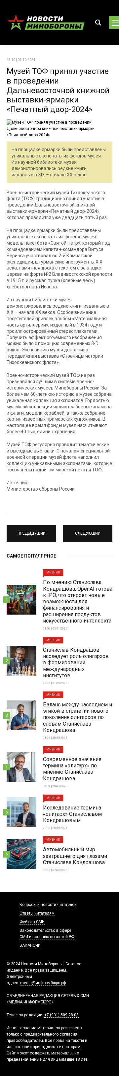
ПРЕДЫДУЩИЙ (31, 530)
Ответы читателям (37, 913)
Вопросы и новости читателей (48, 904)
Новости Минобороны (46, 22)
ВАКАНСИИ (30, 945)
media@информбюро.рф (43, 983)
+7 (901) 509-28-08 (61, 1015)
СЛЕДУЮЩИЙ (88, 530)
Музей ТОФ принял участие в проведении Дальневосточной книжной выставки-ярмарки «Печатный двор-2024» (58, 90)
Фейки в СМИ (32, 922)
